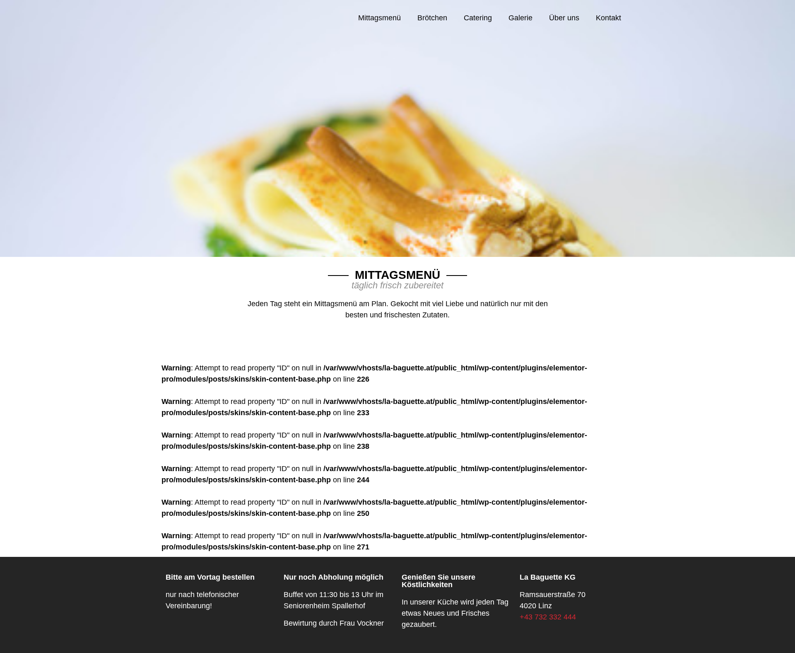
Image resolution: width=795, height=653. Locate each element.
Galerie (520, 18)
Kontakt (608, 18)
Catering (478, 18)
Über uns (564, 18)
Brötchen (432, 18)
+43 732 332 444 (548, 617)
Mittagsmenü (379, 18)
